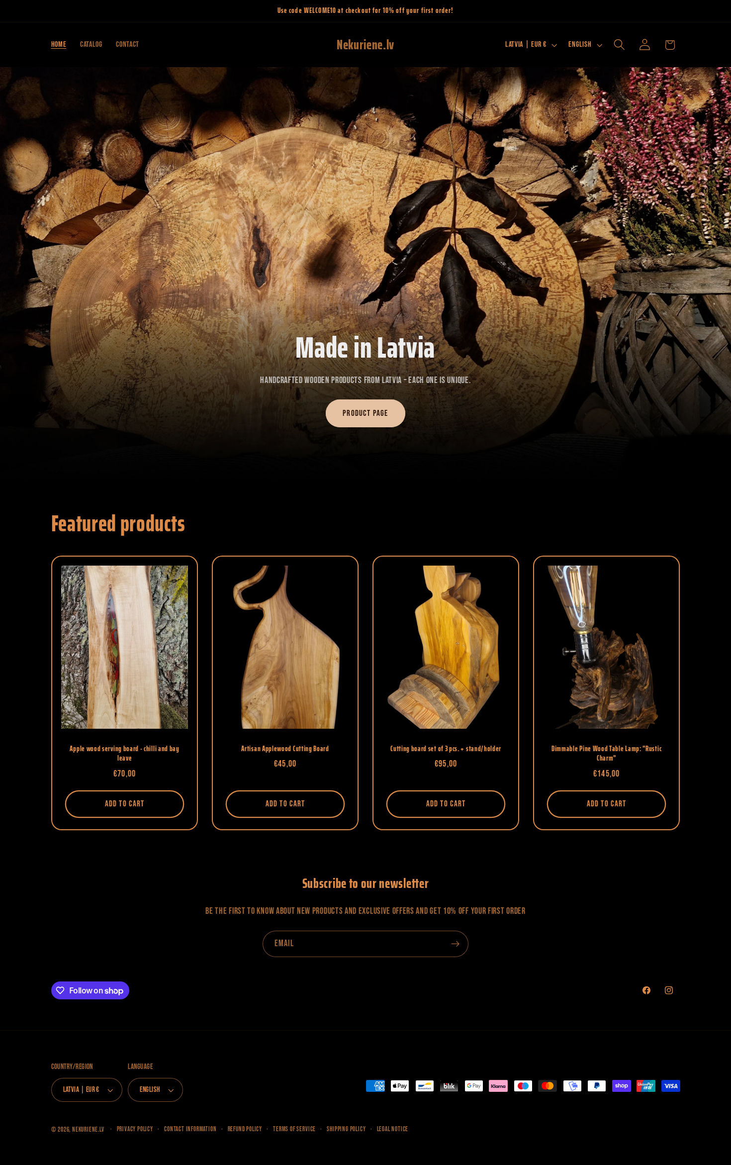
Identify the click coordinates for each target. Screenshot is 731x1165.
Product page (365, 413)
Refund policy (245, 1129)
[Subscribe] (455, 944)
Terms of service (294, 1129)
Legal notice (393, 1129)
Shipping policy (346, 1129)
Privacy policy (135, 1129)
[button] (619, 45)
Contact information (190, 1129)
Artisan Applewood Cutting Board (285, 749)
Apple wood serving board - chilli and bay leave (124, 754)
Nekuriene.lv (88, 1130)
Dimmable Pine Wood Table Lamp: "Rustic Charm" (606, 754)
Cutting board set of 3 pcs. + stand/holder (445, 749)
